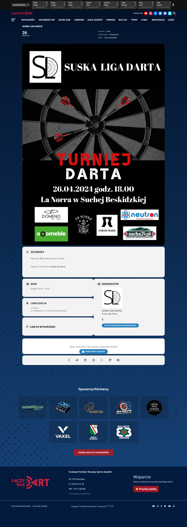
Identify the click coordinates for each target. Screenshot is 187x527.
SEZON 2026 (64, 19)
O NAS (144, 19)
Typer (134, 19)
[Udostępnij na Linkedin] (85, 360)
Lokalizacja (39, 303)
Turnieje (110, 19)
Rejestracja (158, 19)
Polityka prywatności (21, 506)
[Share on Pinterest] (93, 360)
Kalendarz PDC (47, 19)
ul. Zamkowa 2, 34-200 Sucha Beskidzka (49, 310)
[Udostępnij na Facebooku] (68, 360)
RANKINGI (79, 19)
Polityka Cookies (40, 506)
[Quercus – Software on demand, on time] (111, 506)
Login (171, 19)
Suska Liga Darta (112, 310)
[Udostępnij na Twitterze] (77, 360)
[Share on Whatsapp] (101, 360)
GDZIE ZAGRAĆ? (95, 19)
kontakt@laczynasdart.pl (79, 493)
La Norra (35, 308)
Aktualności (28, 19)
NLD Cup (123, 19)
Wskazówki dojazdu (95, 351)
